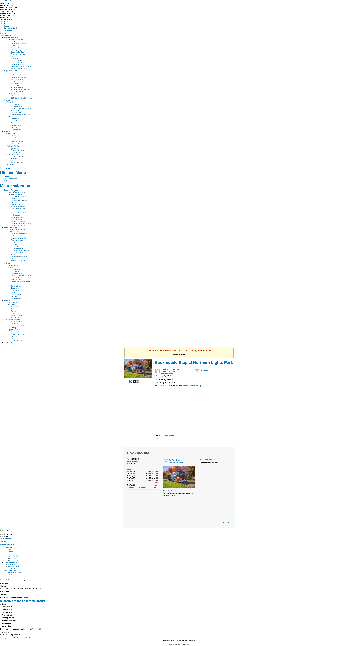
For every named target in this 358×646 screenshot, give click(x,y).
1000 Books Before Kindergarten (22, 98)
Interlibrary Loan (16, 50)
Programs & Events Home (16, 229)
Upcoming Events (13, 73)
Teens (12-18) (7, 615)
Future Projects (12, 560)
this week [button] (142, 487)
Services (7, 100)
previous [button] (130, 487)
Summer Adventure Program (20, 89)
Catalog (13, 41)
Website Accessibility (7, 544)
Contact (6, 26)
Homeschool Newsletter (11, 620)
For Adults (14, 81)
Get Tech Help (16, 112)
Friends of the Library (18, 156)
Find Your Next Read (18, 54)
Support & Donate (13, 154)
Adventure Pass (16, 48)
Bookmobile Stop (169, 435)
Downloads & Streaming (19, 43)
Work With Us (15, 144)
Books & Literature (17, 60)
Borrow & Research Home (16, 192)
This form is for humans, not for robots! (16, 629)
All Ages (165, 433)
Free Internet (15, 110)
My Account (8, 30)
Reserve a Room (16, 125)
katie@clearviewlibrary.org (191, 386)
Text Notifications (16, 106)
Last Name (4, 594)
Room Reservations (17, 79)
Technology (11, 102)
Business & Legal (17, 62)
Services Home (12, 265)
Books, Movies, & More (15, 39)
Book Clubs (15, 85)
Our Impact (14, 148)
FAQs (13, 139)
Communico (191, 640)
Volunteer (14, 158)
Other (9, 117)
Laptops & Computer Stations (21, 114)
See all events (226, 522)
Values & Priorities (13, 146)
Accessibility (183, 640)
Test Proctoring (16, 129)
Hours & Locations (6, 1)
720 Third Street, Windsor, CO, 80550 (176, 461)
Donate (13, 160)
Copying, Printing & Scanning (21, 108)
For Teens (14, 83)
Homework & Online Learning (21, 66)
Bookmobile (15, 119)
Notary (13, 123)
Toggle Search (9, 165)
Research (10, 56)
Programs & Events (11, 71)
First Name (4, 592)
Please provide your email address (14, 597)
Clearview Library (6, 35)
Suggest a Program (17, 87)
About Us (7, 131)
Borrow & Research (11, 37)
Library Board (7, 626)
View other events (179, 354)
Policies (14, 137)
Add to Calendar (167, 373)
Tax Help (14, 127)
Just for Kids (11, 94)
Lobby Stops (15, 121)
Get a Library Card (10, 28)
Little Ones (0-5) (8, 607)
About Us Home (12, 302)
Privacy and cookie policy (170, 640)
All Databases (16, 58)
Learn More (11, 133)
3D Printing (15, 104)
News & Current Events (19, 69)
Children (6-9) (7, 609)
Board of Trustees (17, 142)
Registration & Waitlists (18, 77)
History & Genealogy (18, 64)
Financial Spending (17, 150)
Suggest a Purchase (18, 52)
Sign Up (3, 586)
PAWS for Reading (17, 91)
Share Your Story (16, 162)
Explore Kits (15, 46)
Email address (5, 583)
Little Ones (14, 96)
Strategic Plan (16, 152)
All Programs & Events (18, 75)
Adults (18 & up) (8, 618)
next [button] (156, 487)
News (13, 135)
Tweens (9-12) (7, 612)
